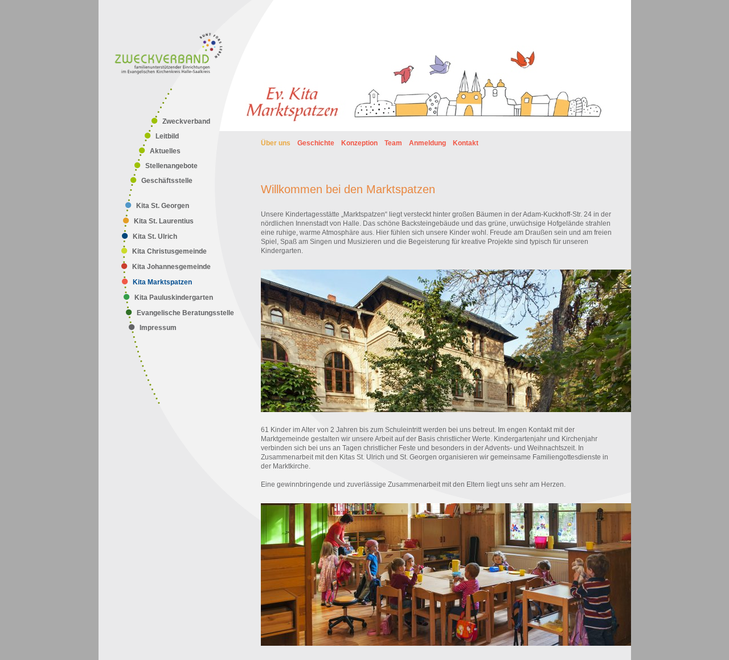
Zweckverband (186, 121)
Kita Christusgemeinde (169, 251)
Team (393, 143)
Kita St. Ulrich (155, 237)
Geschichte (315, 143)
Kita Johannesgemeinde (171, 267)
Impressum (158, 328)
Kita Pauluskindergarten (173, 298)
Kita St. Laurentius (164, 221)
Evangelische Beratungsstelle (185, 313)
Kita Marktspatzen (162, 282)
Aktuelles (165, 151)
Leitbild (167, 136)
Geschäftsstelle (167, 181)
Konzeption (359, 143)
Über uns (275, 143)
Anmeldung (427, 143)
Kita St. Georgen (162, 206)
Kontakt (465, 143)
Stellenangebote (171, 166)
